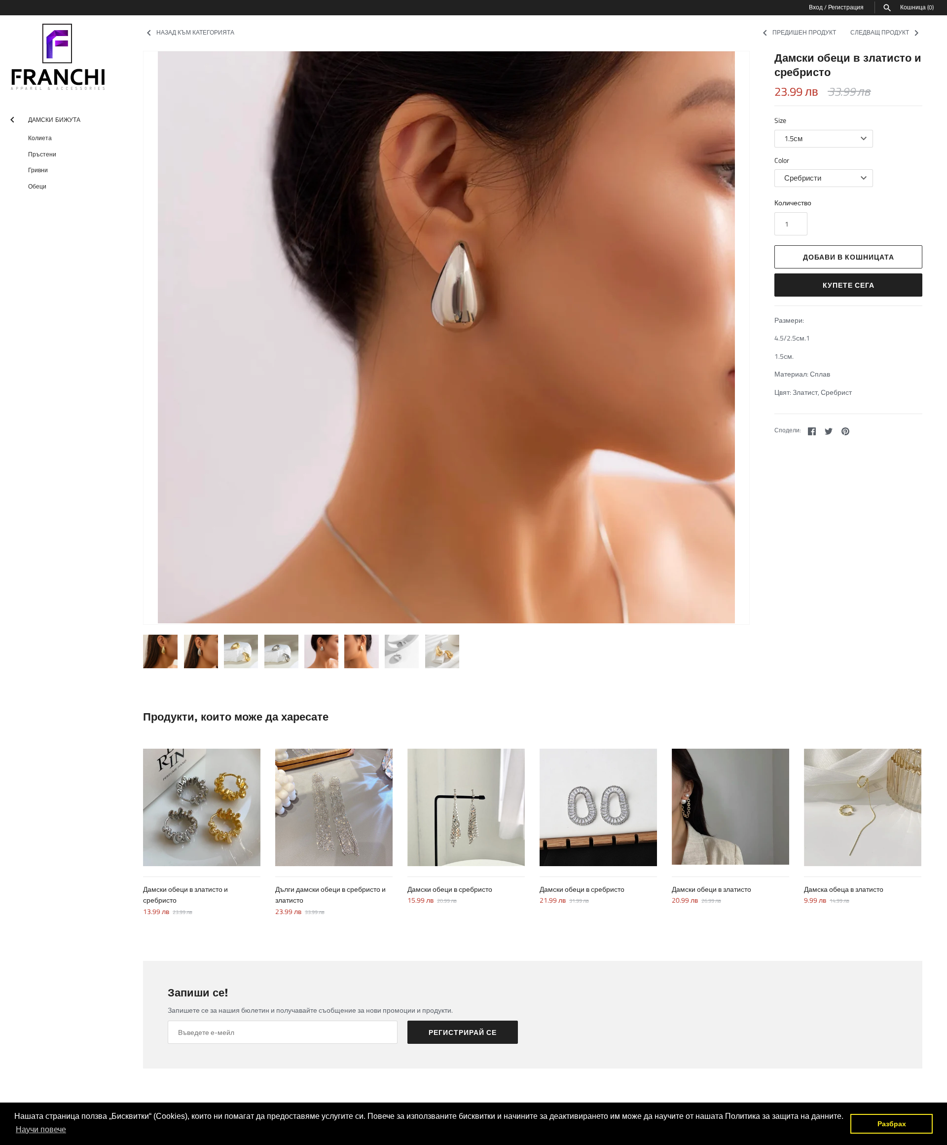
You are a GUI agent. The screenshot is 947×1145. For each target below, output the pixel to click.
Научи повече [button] (41, 1129)
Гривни (38, 170)
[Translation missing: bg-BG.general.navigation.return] (12, 118)
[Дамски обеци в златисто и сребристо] (201, 807)
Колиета (40, 138)
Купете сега (848, 285)
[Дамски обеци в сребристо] (466, 807)
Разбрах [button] (891, 1124)
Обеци (37, 186)
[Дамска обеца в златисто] (862, 807)
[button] (164, 337)
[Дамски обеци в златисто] (730, 807)
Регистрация (846, 7)
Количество (792, 202)
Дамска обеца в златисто (843, 889)
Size (780, 120)
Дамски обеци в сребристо (449, 889)
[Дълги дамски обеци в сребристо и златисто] (334, 807)
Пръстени (42, 154)
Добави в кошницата (848, 257)
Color (781, 160)
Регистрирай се (463, 1032)
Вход (816, 7)
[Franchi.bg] (59, 57)
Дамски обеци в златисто (711, 889)
